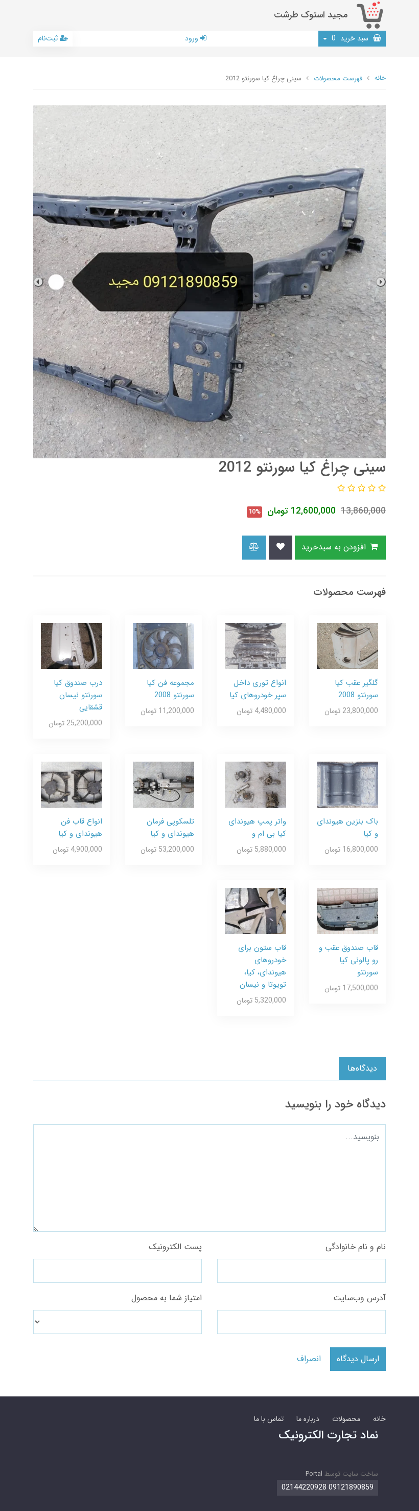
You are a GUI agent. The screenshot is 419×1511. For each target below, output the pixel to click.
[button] (381, 488)
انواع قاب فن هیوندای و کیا (80, 827)
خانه (379, 1419)
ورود (192, 38)
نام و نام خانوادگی (355, 1246)
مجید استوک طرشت (310, 15)
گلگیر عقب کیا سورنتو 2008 (356, 689)
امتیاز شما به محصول (166, 1298)
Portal (314, 1474)
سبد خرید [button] (351, 38)
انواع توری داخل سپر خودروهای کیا (257, 689)
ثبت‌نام (49, 38)
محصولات (346, 1419)
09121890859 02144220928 (328, 1487)
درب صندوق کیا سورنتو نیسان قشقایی (78, 695)
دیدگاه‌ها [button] (362, 1068)
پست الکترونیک (175, 1246)
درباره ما (307, 1419)
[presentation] (381, 282)
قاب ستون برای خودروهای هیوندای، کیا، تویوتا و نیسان (262, 966)
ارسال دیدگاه (358, 1358)
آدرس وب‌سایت (359, 1298)
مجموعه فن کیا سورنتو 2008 (170, 689)
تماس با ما (269, 1419)
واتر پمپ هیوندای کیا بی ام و (257, 827)
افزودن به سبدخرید (334, 547)
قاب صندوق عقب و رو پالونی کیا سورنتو (348, 960)
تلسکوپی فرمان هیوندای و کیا (170, 827)
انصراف (309, 1358)
